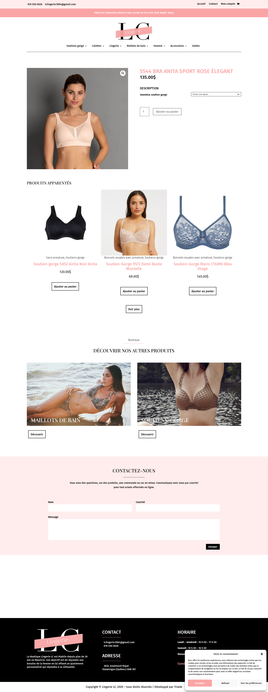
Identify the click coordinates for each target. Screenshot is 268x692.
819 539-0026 (35, 4)
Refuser (225, 683)
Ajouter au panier (167, 111)
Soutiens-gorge (75, 45)
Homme (158, 45)
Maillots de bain (136, 45)
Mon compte (228, 4)
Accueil (201, 4)
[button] (261, 654)
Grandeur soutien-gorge (153, 94)
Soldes (196, 45)
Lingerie (114, 45)
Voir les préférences (251, 683)
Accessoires (177, 45)
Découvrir (37, 434)
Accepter (200, 683)
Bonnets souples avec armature (123, 257)
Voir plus (134, 309)
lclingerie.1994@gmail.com (60, 4)
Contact (213, 4)
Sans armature (55, 257)
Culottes (96, 45)
